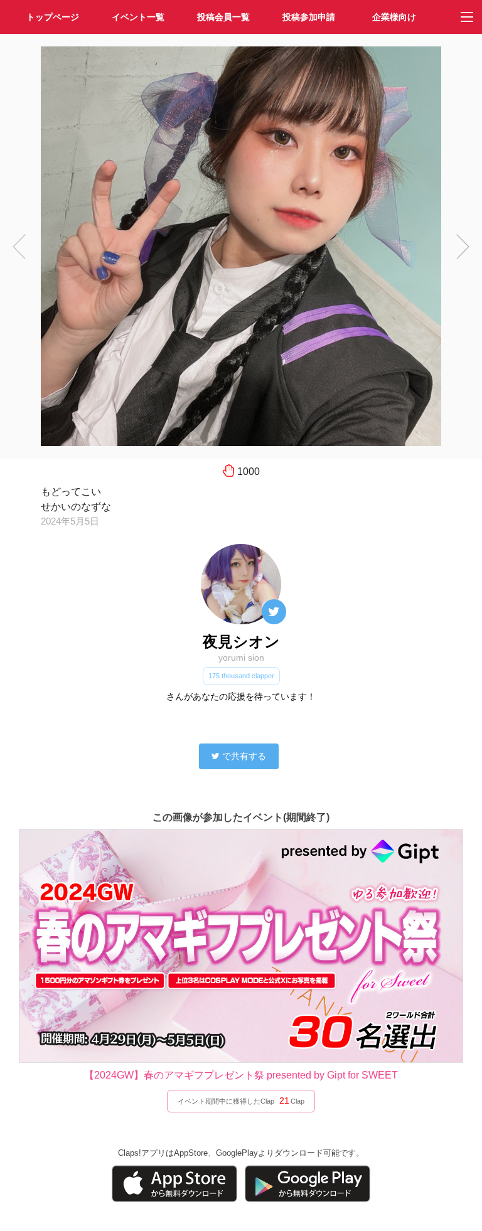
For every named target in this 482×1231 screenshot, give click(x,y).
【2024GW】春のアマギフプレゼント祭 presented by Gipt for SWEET (241, 1075)
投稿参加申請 (308, 17)
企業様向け (394, 17)
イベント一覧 (138, 17)
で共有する (244, 756)
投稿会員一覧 (223, 17)
